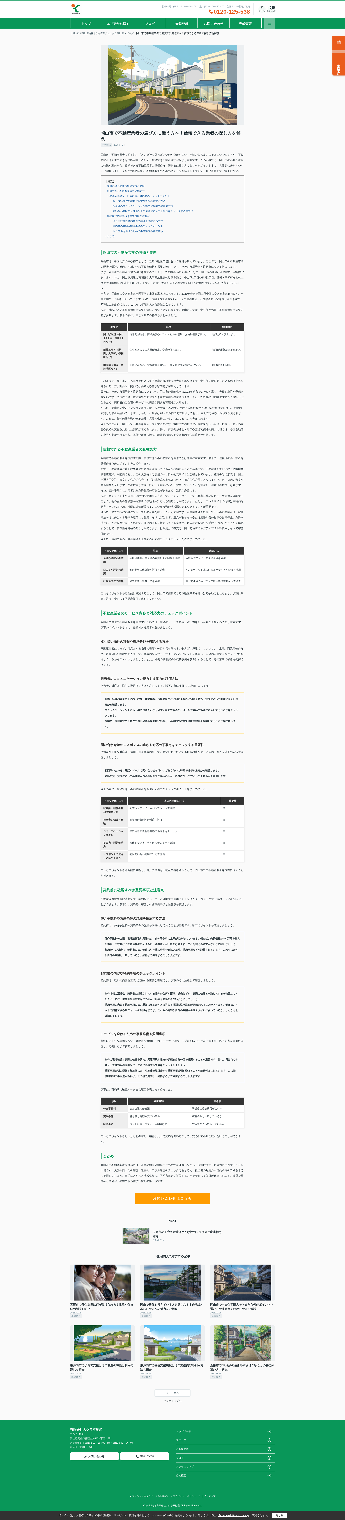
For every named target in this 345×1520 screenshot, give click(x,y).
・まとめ (109, 236)
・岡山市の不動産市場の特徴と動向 (124, 185)
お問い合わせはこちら (172, 1198)
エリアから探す (118, 24)
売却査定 (245, 24)
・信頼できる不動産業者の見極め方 (124, 190)
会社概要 (181, 1475)
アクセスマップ (185, 1466)
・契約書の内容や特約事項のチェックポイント (136, 226)
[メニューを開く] (269, 23)
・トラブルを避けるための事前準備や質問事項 (136, 231)
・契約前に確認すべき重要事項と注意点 (127, 216)
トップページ (183, 1431)
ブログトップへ (172, 1400)
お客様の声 (182, 1449)
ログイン (262, 11)
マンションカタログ (142, 1496)
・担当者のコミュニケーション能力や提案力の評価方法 (141, 206)
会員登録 (181, 24)
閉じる (279, 1515)
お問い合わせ (213, 24)
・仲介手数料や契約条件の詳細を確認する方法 (136, 221)
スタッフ (181, 1440)
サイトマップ (208, 1496)
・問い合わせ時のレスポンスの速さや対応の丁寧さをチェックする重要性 (151, 211)
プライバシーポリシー (184, 1496)
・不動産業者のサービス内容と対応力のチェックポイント (137, 195)
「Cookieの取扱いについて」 (232, 1515)
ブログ (150, 24)
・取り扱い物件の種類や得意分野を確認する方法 (137, 201)
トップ (86, 24)
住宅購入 (106, 144)
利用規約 (163, 1496)
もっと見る (172, 1393)
